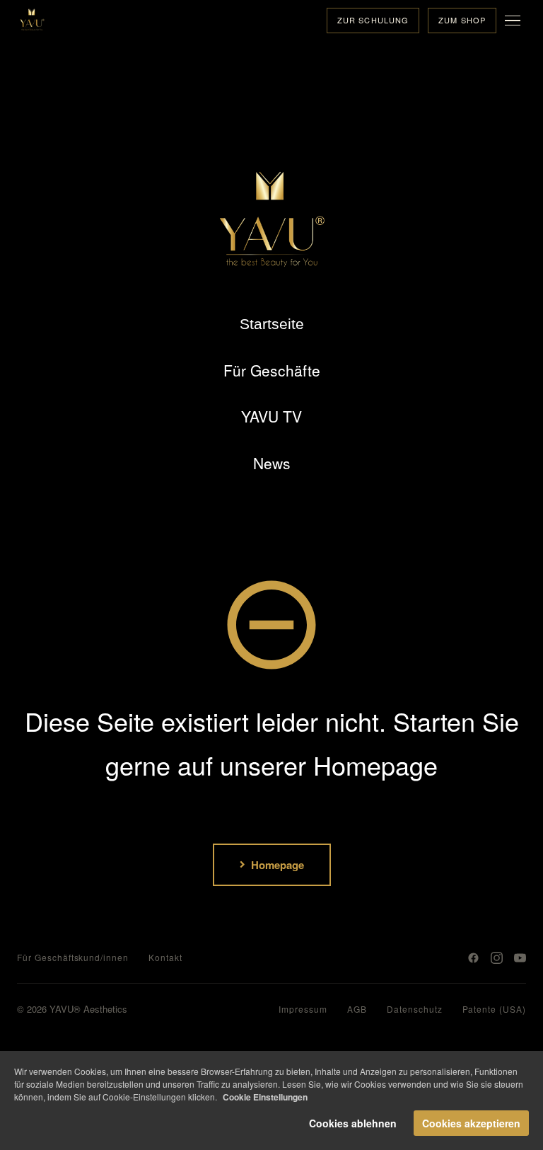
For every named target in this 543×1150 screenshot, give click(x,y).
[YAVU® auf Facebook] (473, 958)
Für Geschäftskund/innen (73, 957)
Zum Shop (462, 19)
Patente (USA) (494, 1009)
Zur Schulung (373, 19)
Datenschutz (415, 1009)
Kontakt (165, 957)
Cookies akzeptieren (471, 1123)
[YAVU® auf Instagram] (497, 958)
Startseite (272, 324)
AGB (357, 1009)
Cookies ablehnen (353, 1123)
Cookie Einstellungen (265, 1097)
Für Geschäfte (271, 370)
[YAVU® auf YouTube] (520, 958)
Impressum (303, 1009)
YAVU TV (271, 416)
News (272, 462)
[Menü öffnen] (515, 20)
